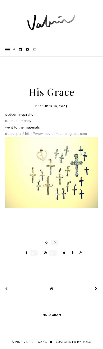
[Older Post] (96, 288)
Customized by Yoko (73, 342)
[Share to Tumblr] (71, 253)
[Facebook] (14, 49)
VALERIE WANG (35, 342)
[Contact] (34, 49)
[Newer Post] (6, 288)
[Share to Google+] (79, 253)
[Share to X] (62, 253)
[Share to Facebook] (25, 253)
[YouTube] (27, 49)
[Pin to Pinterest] (43, 253)
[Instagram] (20, 49)
